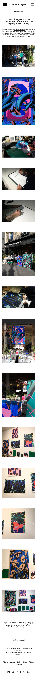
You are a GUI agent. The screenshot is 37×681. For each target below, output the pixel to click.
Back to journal (19, 640)
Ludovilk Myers (18, 4)
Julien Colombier (19, 29)
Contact (19, 664)
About (31, 662)
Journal (12, 662)
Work (5, 662)
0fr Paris (5, 31)
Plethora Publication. (9, 35)
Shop (25, 662)
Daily (19, 662)
